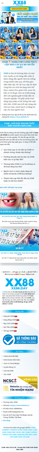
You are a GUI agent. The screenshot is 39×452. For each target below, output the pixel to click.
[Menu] (2, 3)
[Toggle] (2, 150)
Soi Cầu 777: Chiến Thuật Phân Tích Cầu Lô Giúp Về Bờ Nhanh (19, 253)
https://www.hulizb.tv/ (19, 117)
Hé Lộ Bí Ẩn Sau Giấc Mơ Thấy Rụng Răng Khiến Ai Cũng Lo (19, 217)
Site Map (6, 420)
